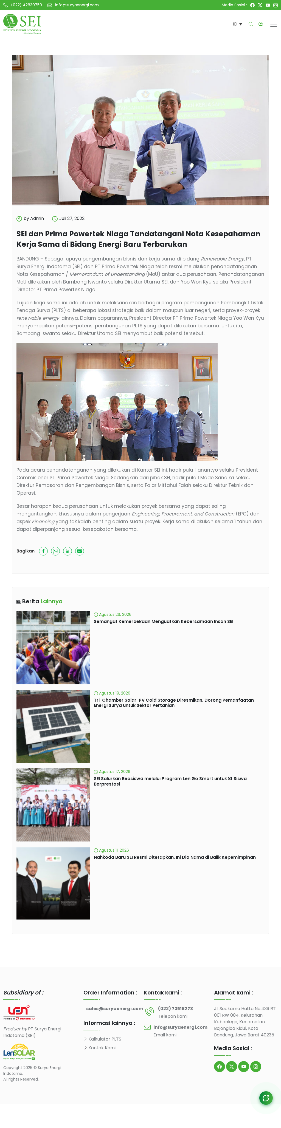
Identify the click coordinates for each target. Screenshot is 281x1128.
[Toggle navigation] (273, 24)
